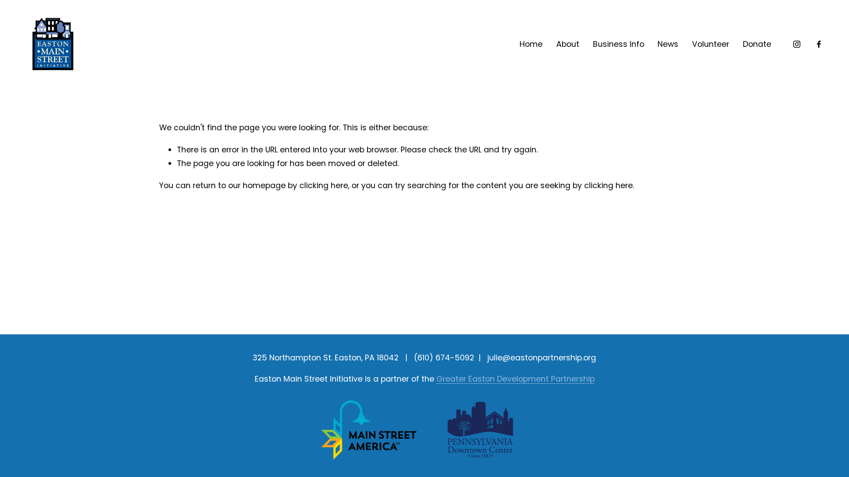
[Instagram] (796, 44)
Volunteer (710, 44)
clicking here (323, 185)
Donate (757, 44)
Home (531, 44)
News (668, 44)
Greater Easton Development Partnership (515, 379)
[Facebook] (819, 44)
